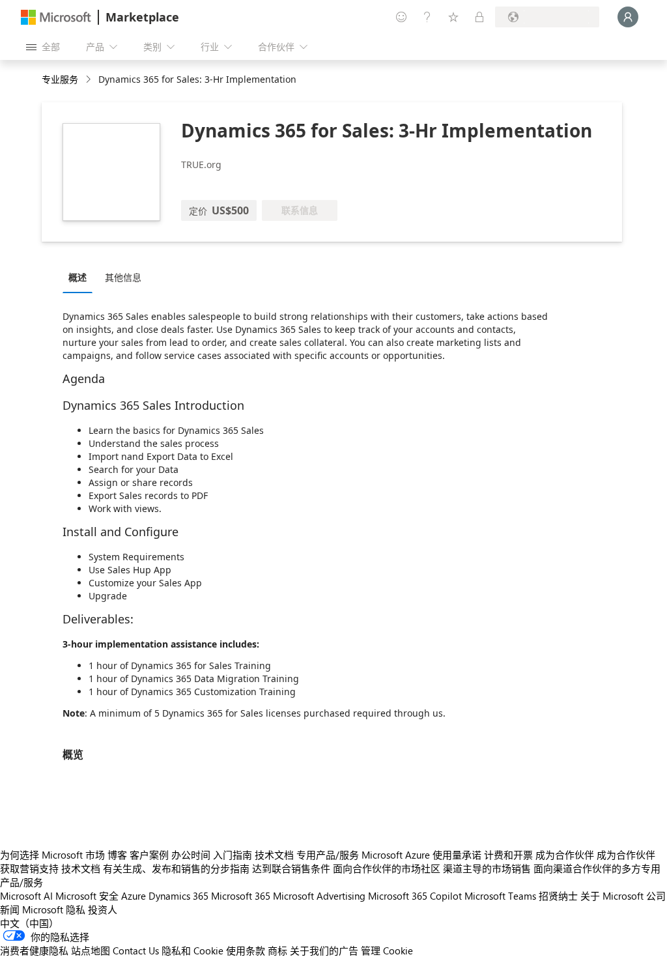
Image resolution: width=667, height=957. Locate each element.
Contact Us (136, 950)
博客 (117, 854)
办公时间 (190, 854)
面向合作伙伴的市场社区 (386, 868)
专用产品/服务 (327, 854)
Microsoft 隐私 (53, 909)
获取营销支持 (29, 868)
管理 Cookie (387, 950)
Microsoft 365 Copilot (415, 895)
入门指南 (232, 854)
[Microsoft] (56, 17)
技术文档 (274, 854)
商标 (277, 950)
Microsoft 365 (240, 895)
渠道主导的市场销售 (487, 868)
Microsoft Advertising (319, 895)
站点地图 (90, 950)
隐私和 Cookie (192, 950)
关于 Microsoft (612, 895)
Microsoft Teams (500, 895)
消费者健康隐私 (34, 950)
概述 (77, 277)
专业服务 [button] (60, 79)
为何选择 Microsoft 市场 (52, 854)
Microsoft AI (26, 895)
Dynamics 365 (178, 895)
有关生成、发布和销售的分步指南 (176, 868)
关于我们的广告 (324, 950)
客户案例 (149, 854)
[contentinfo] (89, 80)
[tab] (81, 277)
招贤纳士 (558, 895)
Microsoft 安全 (87, 895)
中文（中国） (29, 923)
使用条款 (245, 950)
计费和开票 (508, 854)
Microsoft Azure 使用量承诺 (421, 854)
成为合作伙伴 (564, 854)
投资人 (102, 909)
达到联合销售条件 (291, 868)
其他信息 (123, 277)
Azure (133, 895)
